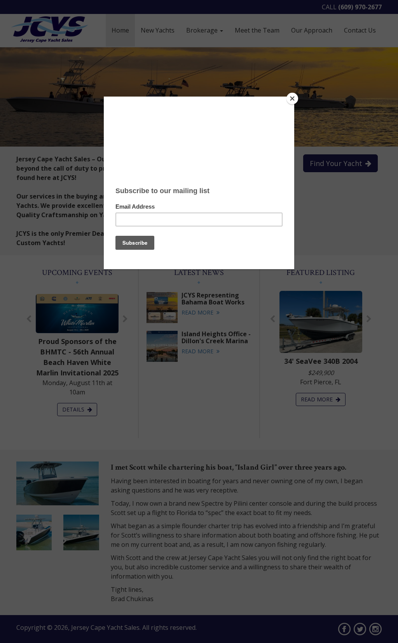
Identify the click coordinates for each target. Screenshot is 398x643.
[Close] (292, 98)
